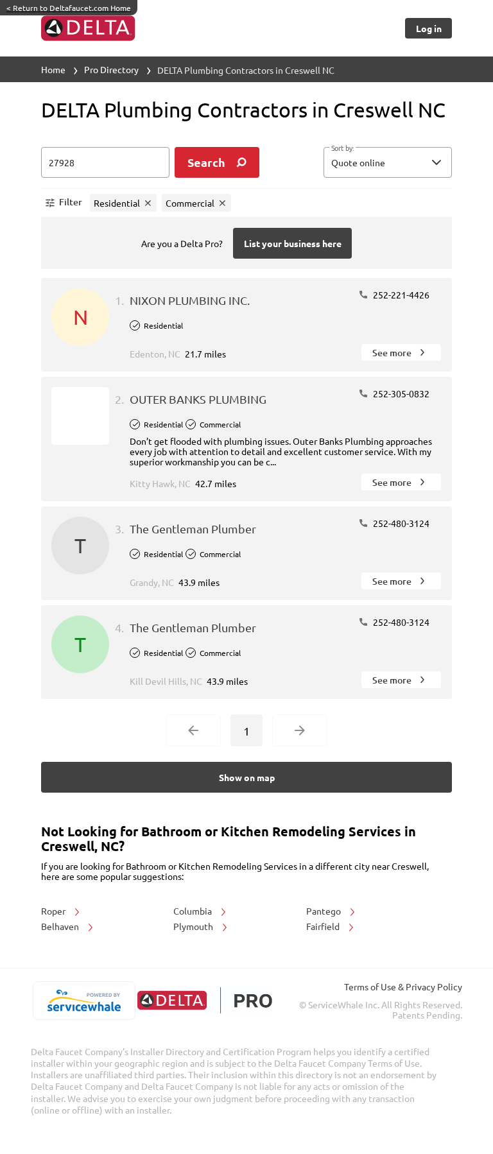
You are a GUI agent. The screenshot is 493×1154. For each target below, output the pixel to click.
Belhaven (61, 926)
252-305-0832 (400, 393)
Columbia (193, 911)
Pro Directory (111, 69)
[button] (388, 162)
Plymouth (194, 926)
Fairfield (324, 926)
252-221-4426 (400, 294)
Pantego (324, 911)
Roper (54, 911)
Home (53, 69)
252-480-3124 (400, 523)
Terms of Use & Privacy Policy (403, 986)
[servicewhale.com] (84, 1000)
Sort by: (342, 148)
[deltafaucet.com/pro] (204, 1000)
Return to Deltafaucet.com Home (68, 8)
